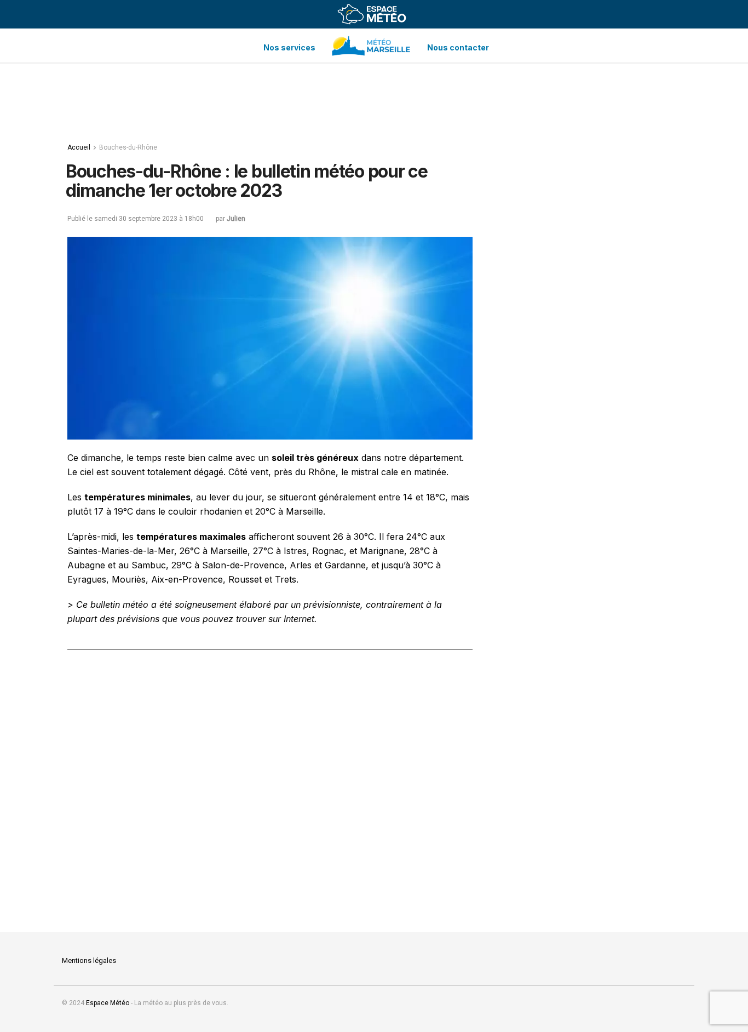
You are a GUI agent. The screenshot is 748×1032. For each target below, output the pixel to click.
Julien (236, 219)
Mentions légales (89, 960)
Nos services (289, 47)
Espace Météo (107, 1003)
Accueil (78, 147)
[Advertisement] (374, 99)
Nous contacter (458, 47)
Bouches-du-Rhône (128, 147)
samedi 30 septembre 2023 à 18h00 (149, 219)
